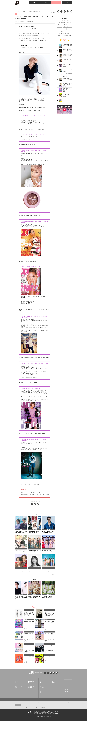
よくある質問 (66, 691)
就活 (63, 26)
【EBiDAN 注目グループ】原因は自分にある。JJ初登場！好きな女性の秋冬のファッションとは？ (67, 69)
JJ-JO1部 (58, 35)
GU (61, 33)
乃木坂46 (64, 33)
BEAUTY (45, 2)
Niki (60, 31)
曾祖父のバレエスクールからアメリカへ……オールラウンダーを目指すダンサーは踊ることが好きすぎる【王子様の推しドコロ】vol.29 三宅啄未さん (67, 50)
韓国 (29, 682)
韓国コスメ (63, 22)
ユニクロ (58, 33)
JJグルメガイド (42, 687)
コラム (41, 692)
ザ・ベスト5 (16, 685)
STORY (41, 702)
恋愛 (40, 691)
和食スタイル (69, 702)
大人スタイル (23, 21)
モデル (20, 21)
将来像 (31, 21)
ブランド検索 (66, 689)
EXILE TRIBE (63, 20)
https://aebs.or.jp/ (55, 713)
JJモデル (16, 21)
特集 (15, 682)
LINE (58, 31)
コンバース (59, 20)
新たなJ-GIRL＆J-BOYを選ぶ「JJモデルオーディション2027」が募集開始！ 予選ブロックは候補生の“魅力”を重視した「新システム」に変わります (67, 64)
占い (40, 681)
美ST (58, 702)
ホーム (15, 11)
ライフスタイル (19, 11)
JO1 (66, 24)
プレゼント (29, 685)
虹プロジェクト (69, 22)
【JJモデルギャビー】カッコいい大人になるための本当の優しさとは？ (32, 492)
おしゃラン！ (54, 682)
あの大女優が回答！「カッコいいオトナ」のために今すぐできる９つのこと (33, 47)
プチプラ (16, 687)
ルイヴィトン (59, 22)
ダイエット (59, 24)
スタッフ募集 (66, 687)
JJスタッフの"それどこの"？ (19, 686)
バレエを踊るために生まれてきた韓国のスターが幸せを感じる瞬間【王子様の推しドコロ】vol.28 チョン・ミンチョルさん (67, 55)
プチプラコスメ (68, 31)
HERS (47, 702)
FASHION (34, 2)
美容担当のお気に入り (31, 681)
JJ (24, 702)
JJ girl (66, 2)
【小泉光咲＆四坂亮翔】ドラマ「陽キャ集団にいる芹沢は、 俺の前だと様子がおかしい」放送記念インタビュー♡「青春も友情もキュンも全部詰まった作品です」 (67, 60)
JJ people (66, 678)
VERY (35, 702)
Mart (52, 702)
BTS (67, 33)
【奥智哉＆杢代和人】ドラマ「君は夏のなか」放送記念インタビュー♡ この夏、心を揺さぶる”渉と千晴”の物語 (67, 45)
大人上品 (28, 21)
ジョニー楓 (69, 35)
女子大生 (63, 31)
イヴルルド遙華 (59, 26)
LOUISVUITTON (69, 20)
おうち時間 (63, 24)
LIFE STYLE (56, 2)
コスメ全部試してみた (31, 686)
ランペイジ (69, 26)
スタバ (66, 26)
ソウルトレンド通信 (64, 35)
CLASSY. (30, 702)
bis (63, 702)
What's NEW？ (17, 681)
